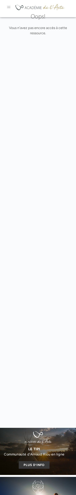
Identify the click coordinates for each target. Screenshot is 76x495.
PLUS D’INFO (34, 465)
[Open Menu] (8, 7)
